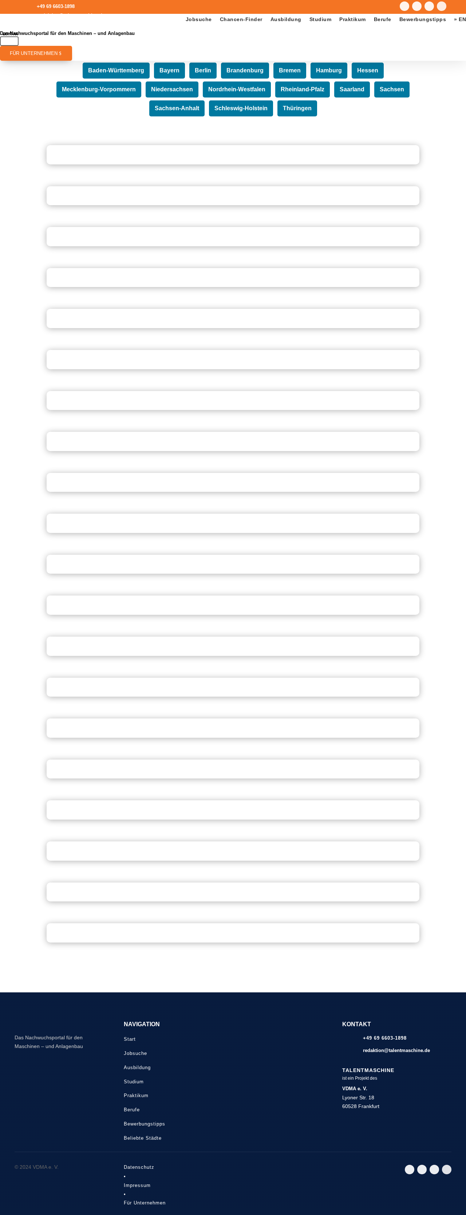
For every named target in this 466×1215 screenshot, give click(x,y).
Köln (233, 938)
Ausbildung (285, 19)
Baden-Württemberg (116, 70)
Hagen (233, 324)
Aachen (233, 447)
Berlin (203, 70)
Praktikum (352, 19)
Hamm (233, 283)
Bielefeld (233, 652)
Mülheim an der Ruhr (233, 242)
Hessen (367, 70)
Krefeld (233, 406)
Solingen (233, 160)
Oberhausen (233, 365)
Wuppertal (233, 692)
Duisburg (233, 774)
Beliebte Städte (143, 1138)
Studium (320, 19)
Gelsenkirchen (233, 529)
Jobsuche (199, 19)
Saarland (352, 89)
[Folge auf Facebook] (441, 6)
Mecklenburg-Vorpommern (99, 89)
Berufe (382, 19)
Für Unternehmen (34, 53)
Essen (233, 815)
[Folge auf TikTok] (429, 6)
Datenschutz (139, 1167)
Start (130, 1039)
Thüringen (297, 108)
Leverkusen (233, 201)
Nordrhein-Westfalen (236, 89)
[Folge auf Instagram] (404, 6)
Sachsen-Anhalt (177, 108)
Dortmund (233, 856)
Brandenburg (245, 70)
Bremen (290, 70)
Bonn (233, 610)
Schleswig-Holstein (241, 108)
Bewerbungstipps (422, 19)
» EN (460, 19)
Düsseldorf (233, 897)
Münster (233, 570)
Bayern (169, 70)
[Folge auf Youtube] (417, 6)
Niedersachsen (172, 89)
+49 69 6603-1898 (56, 6)
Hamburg (329, 70)
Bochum (233, 733)
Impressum (137, 1185)
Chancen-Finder (241, 19)
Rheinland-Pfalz (302, 89)
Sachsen (392, 89)
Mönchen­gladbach (233, 487)
